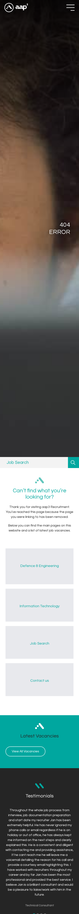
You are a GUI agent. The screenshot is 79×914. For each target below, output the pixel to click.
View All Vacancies (25, 751)
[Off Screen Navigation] (70, 7)
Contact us (39, 680)
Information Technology (39, 606)
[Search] (73, 462)
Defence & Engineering (39, 566)
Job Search (39, 643)
